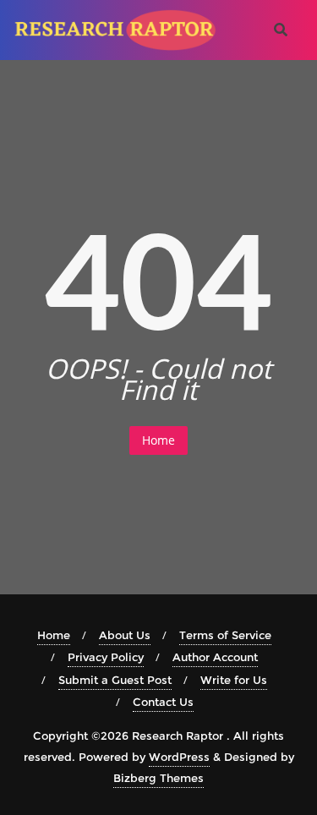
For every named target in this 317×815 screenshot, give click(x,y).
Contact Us (163, 701)
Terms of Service (225, 635)
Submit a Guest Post (115, 679)
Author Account (215, 657)
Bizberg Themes (158, 778)
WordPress (179, 756)
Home (158, 440)
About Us (124, 635)
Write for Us (233, 679)
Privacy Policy (106, 657)
